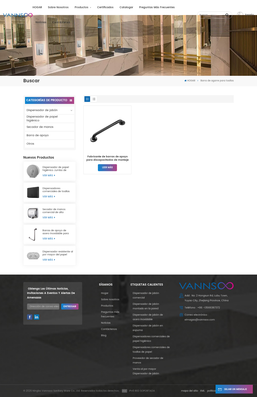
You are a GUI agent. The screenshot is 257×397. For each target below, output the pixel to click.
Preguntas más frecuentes (157, 7)
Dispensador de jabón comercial (146, 295)
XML (202, 391)
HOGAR (37, 7)
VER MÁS (48, 175)
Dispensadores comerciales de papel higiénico (151, 338)
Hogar (104, 293)
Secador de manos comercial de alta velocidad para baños (55, 211)
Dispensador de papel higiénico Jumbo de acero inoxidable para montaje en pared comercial (55, 169)
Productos (82, 7)
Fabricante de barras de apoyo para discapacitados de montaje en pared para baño (107, 158)
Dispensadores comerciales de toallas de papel (151, 349)
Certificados (105, 7)
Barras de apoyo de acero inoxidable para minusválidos (55, 232)
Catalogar (126, 7)
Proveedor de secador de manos (148, 360)
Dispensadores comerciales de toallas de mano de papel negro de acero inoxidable (57, 190)
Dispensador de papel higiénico (42, 118)
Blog (103, 335)
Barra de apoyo (38, 135)
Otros (30, 143)
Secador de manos (40, 127)
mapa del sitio (189, 391)
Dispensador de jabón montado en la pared (146, 306)
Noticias (40, 22)
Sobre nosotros (58, 7)
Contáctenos (61, 22)
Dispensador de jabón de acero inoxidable (148, 317)
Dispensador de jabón (42, 110)
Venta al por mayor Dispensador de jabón (146, 371)
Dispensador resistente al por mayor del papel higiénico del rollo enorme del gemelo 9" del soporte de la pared (57, 253)
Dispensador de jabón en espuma (148, 328)
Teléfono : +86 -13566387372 (202, 308)
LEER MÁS (107, 167)
